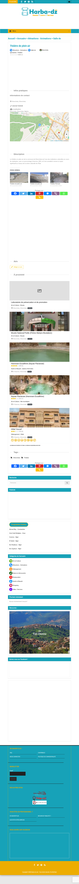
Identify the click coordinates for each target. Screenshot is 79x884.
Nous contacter (15, 757)
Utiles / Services (17, 589)
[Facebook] (15, 193)
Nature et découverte (19, 573)
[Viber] (56, 193)
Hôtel (22, 434)
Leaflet (51, 140)
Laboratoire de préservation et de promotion (29, 302)
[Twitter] (23, 193)
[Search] (67, 483)
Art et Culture (15, 305)
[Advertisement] (43, 21)
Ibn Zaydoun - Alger (15, 548)
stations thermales (27, 368)
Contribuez (41, 753)
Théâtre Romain (55, 184)
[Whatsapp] (64, 193)
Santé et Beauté (16, 368)
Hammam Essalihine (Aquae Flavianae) (27, 364)
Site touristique (24, 401)
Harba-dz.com (34, 872)
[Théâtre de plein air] (19, 177)
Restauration (17, 577)
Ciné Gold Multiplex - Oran (17, 533)
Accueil (11, 38)
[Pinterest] (39, 193)
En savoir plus (14, 816)
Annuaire (21, 38)
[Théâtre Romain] (59, 177)
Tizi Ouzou (39, 633)
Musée (22, 305)
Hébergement (15, 434)
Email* (11, 771)
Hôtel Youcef (16, 429)
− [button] (66, 137)
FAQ (11, 753)
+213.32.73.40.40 (17, 106)
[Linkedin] (31, 193)
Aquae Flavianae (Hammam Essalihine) (27, 396)
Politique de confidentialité (47, 757)
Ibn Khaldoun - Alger (15, 545)
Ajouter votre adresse (17, 820)
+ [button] (66, 134)
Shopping (15, 585)
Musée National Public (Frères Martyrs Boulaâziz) (31, 333)
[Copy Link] (39, 197)
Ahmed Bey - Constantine (17, 529)
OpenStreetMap (59, 140)
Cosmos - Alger (14, 537)
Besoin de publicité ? (44, 816)
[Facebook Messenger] (47, 193)
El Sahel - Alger (14, 541)
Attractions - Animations (39, 38)
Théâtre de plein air (16, 184)
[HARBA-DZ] (39, 11)
